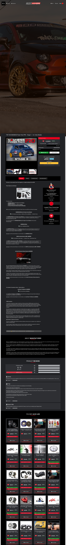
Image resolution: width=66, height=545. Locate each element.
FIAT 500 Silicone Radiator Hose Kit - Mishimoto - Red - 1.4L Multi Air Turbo (53, 506)
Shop (4, 3)
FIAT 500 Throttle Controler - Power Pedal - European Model (39, 506)
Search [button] (57, 3)
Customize (14, 3)
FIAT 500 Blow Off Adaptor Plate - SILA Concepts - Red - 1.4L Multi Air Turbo (26, 506)
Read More (51, 210)
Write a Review (19, 372)
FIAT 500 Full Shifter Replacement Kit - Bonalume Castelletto (26, 455)
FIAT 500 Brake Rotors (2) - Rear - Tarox (26, 531)
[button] (35, 153)
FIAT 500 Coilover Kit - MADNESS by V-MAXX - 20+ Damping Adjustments (53, 430)
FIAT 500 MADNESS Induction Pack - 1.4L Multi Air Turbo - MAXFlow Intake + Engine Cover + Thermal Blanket (26, 481)
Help (52, 3)
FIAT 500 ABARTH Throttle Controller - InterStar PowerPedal (54, 531)
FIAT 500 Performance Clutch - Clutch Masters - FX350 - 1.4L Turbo (12, 531)
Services (8, 3)
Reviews (27, 178)
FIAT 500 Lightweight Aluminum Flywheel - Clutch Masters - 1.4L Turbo (54, 455)
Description (21, 178)
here (10, 221)
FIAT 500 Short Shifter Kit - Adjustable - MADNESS (40, 455)
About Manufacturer (43, 178)
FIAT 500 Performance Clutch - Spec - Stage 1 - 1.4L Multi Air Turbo (26, 429)
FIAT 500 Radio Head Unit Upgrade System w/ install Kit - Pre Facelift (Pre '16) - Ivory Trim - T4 (39, 430)
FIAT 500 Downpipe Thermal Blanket (40, 480)
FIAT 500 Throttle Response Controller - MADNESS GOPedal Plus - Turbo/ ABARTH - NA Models (12, 430)
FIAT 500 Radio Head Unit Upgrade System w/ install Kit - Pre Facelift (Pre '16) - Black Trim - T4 (53, 481)
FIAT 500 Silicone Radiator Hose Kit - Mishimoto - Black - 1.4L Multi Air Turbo (12, 455)
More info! (57, 145)
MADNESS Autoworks (56, 149)
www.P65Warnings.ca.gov (30, 331)
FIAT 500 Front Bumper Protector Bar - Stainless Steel (40, 531)
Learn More (51, 158)
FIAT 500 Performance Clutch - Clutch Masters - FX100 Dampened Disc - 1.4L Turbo (12, 506)
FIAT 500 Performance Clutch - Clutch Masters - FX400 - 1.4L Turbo (12, 480)
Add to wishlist (54, 152)
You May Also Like (34, 178)
